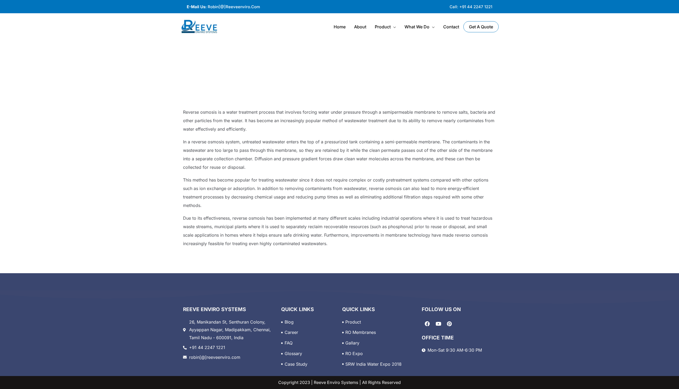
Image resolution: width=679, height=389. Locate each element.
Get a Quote (481, 26)
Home (340, 26)
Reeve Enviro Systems (335, 382)
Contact (451, 26)
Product (383, 26)
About (360, 26)
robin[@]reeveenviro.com (223, 6)
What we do (416, 26)
